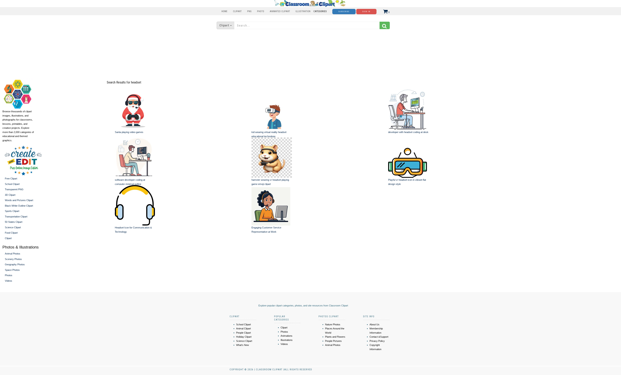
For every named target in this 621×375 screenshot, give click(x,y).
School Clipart (12, 184)
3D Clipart (10, 194)
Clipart (237, 11)
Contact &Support (379, 336)
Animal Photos (12, 253)
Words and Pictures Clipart (19, 200)
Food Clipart (11, 232)
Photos (8, 275)
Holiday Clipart (243, 336)
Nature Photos (332, 324)
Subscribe (343, 12)
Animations (286, 335)
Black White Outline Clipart (19, 205)
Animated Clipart (280, 11)
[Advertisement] (310, 54)
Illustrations (287, 340)
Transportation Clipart (16, 216)
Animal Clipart (243, 328)
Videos (8, 280)
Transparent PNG (14, 189)
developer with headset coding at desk (408, 132)
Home (225, 11)
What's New (242, 345)
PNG (249, 11)
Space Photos (12, 270)
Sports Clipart (12, 211)
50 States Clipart (13, 222)
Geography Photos (15, 264)
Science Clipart (13, 227)
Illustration (303, 11)
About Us (374, 324)
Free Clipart (11, 178)
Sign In (366, 12)
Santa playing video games (129, 132)
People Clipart (243, 332)
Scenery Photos (13, 259)
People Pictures (333, 341)
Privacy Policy (377, 341)
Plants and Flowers (335, 336)
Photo (260, 11)
